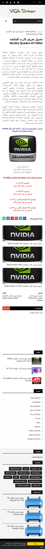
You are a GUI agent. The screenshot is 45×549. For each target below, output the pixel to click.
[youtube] (10, 2)
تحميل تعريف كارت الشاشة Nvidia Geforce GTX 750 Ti (19, 359)
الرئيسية (40, 31)
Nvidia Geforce (34, 431)
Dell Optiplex (35, 414)
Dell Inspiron (35, 406)
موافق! (35, 544)
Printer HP (36, 485)
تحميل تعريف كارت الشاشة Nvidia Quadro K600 (24, 264)
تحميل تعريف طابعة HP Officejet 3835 (15, 513)
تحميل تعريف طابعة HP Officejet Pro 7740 (15, 499)
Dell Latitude (35, 410)
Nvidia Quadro (30, 31)
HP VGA (37, 419)
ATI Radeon (36, 402)
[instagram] (7, 2)
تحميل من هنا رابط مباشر (22, 194)
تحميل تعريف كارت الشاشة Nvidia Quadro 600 (25, 243)
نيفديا (26, 469)
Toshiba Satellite (33, 439)
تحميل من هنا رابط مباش (22, 185)
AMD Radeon (35, 398)
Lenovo (37, 427)
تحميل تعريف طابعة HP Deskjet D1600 (15, 527)
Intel (38, 423)
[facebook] (18, 2)
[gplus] (3, 2)
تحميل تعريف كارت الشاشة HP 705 (19, 368)
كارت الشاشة (36, 469)
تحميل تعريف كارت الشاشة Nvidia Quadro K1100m (23, 286)
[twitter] (14, 2)
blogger (6, 308)
